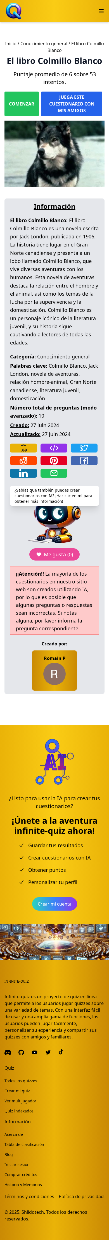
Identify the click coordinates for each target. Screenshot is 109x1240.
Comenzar (21, 104)
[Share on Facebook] (84, 460)
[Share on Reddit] (23, 460)
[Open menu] (101, 11)
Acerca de (13, 1134)
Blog (8, 1154)
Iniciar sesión (17, 1164)
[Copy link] (23, 448)
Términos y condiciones (29, 1196)
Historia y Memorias (23, 1184)
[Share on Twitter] (84, 448)
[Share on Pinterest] (54, 460)
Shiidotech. (33, 1212)
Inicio (10, 43)
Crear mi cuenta (55, 904)
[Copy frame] (54, 448)
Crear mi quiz (17, 1090)
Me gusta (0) (58, 554)
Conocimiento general (43, 43)
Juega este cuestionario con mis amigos (71, 104)
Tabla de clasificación (24, 1144)
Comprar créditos (20, 1174)
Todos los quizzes (20, 1080)
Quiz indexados (19, 1111)
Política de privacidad (81, 1196)
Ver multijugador (20, 1100)
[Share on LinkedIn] (23, 473)
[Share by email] (54, 473)
